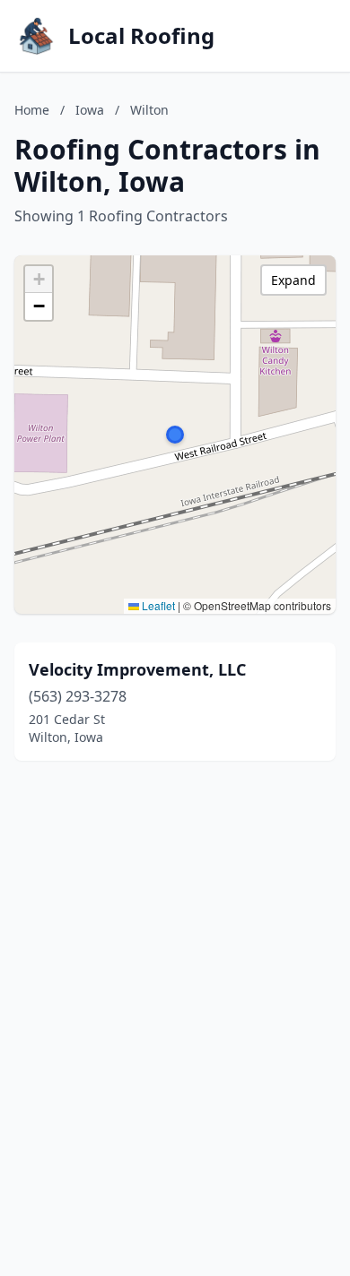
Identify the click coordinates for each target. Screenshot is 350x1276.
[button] (175, 435)
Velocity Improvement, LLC (137, 669)
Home (31, 109)
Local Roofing (141, 36)
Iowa (89, 109)
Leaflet (157, 605)
